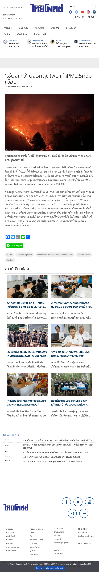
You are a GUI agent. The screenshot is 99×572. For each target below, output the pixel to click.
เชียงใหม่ (10, 260)
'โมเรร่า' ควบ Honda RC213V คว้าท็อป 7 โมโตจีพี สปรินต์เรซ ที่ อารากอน (56, 452)
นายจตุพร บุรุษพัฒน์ (24, 254)
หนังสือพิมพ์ (21, 34)
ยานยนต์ (57, 539)
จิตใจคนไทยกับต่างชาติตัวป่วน (87, 45)
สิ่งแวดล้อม (34, 554)
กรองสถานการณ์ (36, 529)
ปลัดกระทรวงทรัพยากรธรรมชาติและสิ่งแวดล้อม (55, 254)
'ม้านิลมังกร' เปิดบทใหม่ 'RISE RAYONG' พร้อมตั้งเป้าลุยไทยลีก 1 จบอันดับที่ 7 (57, 440)
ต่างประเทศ (71, 28)
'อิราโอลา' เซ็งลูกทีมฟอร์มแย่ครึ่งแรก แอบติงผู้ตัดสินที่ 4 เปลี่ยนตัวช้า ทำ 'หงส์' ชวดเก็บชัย (58, 446)
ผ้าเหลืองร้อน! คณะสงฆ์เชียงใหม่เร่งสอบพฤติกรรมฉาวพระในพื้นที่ (26, 403)
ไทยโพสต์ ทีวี (40, 34)
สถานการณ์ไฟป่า (83, 254)
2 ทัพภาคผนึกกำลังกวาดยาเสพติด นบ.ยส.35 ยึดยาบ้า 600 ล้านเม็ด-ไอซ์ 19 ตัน (71, 307)
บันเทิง (7, 34)
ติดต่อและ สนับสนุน (86, 536)
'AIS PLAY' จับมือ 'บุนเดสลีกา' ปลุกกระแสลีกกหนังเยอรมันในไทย (51, 457)
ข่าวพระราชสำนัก (12, 547)
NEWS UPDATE (12, 435)
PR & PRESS (83, 529)
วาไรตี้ (32, 532)
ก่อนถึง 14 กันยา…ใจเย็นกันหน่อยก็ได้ (40, 45)
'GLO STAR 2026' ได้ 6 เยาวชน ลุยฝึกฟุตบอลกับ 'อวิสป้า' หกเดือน (53, 461)
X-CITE (57, 535)
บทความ (9, 539)
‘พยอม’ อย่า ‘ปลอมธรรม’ (14, 45)
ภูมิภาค (32, 550)
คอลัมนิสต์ (39, 28)
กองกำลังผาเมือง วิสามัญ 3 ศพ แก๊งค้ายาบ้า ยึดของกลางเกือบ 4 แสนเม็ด (69, 404)
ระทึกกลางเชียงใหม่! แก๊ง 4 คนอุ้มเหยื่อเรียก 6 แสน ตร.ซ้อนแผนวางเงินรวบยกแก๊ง (25, 307)
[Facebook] (70, 12)
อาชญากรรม (59, 532)
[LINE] (84, 513)
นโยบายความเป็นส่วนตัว (55, 568)
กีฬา (31, 536)
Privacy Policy (84, 543)
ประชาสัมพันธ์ (35, 547)
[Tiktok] (94, 12)
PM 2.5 (9, 254)
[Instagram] (88, 12)
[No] (95, 566)
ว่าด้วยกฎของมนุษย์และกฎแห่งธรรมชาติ (63, 45)
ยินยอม (39, 568)
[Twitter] (76, 12)
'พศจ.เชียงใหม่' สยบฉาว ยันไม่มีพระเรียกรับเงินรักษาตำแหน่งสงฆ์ (70, 354)
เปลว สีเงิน (23, 28)
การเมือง (8, 28)
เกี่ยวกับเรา (82, 532)
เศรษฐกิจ (55, 28)
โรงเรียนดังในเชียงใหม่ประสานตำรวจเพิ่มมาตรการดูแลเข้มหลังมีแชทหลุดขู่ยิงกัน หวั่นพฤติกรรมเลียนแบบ (27, 356)
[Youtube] (82, 12)
